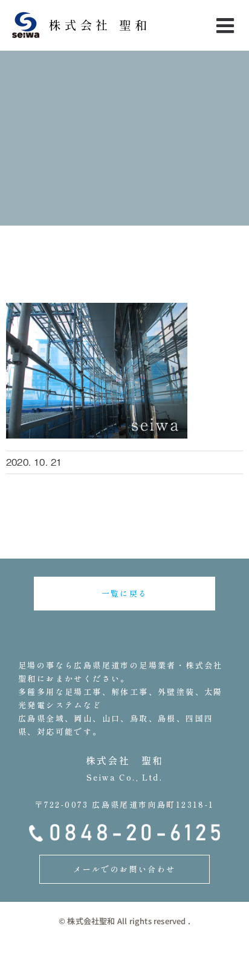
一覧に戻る (125, 593)
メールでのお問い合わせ (124, 869)
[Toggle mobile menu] (226, 25)
